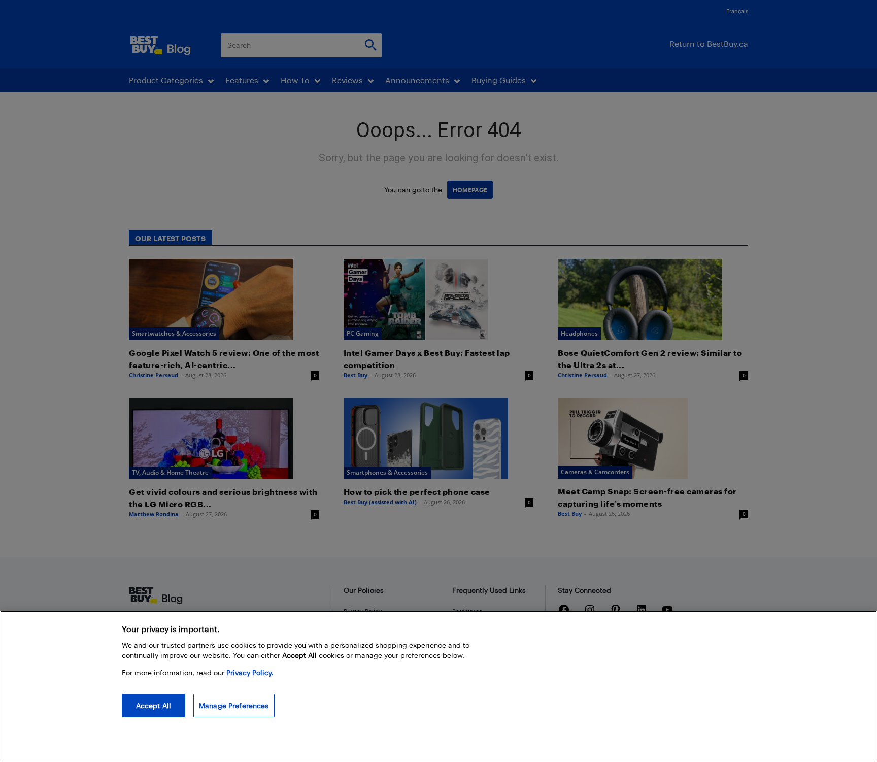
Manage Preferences (234, 705)
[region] (438, 686)
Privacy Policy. (250, 672)
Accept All (153, 705)
